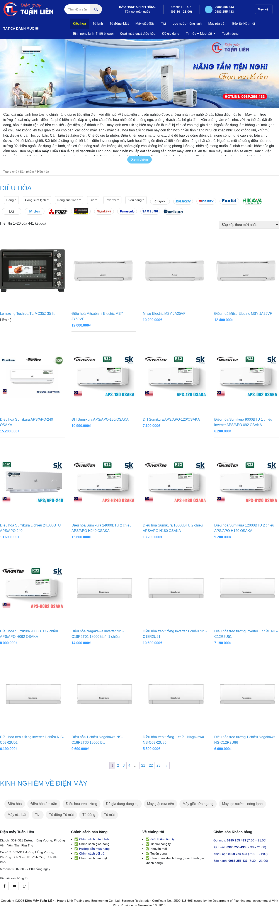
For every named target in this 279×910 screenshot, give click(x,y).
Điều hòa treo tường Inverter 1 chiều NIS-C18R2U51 (175, 633)
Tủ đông (88, 815)
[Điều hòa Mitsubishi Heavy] (81, 211)
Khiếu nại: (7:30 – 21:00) (240, 854)
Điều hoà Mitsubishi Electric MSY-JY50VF (97, 316)
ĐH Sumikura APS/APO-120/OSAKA (171, 419)
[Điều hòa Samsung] (150, 211)
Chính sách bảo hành (94, 839)
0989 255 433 (224, 7)
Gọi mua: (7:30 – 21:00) (240, 840)
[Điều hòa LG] (11, 211)
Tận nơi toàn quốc (137, 9)
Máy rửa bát (217, 24)
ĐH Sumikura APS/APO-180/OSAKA (100, 419)
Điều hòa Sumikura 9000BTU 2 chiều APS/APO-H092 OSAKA (29, 633)
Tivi (163, 24)
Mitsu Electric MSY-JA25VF (164, 313)
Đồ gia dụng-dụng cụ (122, 804)
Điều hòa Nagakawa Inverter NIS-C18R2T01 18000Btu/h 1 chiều (97, 633)
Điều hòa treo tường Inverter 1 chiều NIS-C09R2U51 (32, 739)
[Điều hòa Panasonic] (127, 211)
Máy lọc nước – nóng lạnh (242, 804)
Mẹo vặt (264, 9)
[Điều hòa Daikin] (183, 201)
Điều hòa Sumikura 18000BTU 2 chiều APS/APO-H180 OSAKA (173, 528)
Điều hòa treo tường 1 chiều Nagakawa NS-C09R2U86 (173, 739)
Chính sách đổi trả (91, 853)
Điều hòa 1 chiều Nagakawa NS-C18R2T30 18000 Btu (96, 739)
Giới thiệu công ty (162, 839)
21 (143, 765)
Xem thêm (139, 159)
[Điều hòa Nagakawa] (104, 211)
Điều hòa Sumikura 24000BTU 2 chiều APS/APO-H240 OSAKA (101, 528)
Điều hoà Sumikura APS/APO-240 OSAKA (26, 422)
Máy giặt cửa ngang (198, 804)
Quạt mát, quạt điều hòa (137, 34)
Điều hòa (79, 24)
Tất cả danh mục (18, 28)
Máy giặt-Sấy (144, 24)
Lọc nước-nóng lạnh (187, 24)
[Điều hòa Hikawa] (252, 201)
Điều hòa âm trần (44, 804)
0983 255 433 (224, 11)
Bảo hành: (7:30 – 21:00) (240, 860)
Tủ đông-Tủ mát (61, 815)
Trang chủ (10, 171)
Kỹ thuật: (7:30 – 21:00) (239, 847)
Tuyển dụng (230, 34)
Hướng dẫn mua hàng (94, 848)
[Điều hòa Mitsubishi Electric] (58, 211)
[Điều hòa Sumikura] (173, 211)
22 (151, 765)
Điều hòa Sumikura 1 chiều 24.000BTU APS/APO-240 (30, 528)
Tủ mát (109, 815)
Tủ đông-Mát (119, 24)
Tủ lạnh (97, 24)
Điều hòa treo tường (81, 804)
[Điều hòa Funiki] (229, 201)
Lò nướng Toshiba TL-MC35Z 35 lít (27, 313)
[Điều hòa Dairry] (206, 201)
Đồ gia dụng (170, 34)
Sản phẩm (27, 171)
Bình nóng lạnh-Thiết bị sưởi (93, 34)
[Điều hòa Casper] (160, 201)
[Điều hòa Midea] (34, 211)
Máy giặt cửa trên (160, 804)
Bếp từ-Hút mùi (243, 24)
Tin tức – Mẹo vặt (199, 34)
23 (158, 765)
